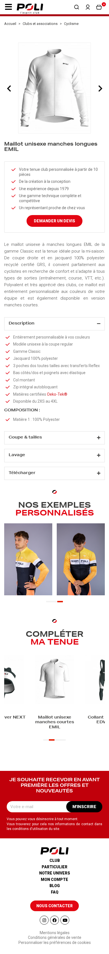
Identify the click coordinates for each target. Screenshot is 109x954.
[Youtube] (64, 920)
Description (21, 324)
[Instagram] (44, 920)
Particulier (54, 867)
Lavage (17, 455)
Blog (54, 885)
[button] (8, 7)
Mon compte (54, 879)
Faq (54, 892)
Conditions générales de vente (54, 937)
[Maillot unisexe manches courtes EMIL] (54, 680)
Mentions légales (55, 932)
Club (54, 860)
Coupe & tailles (25, 438)
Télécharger (22, 473)
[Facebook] (54, 920)
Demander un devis (54, 221)
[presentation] (9, 88)
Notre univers (54, 873)
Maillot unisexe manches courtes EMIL (54, 722)
